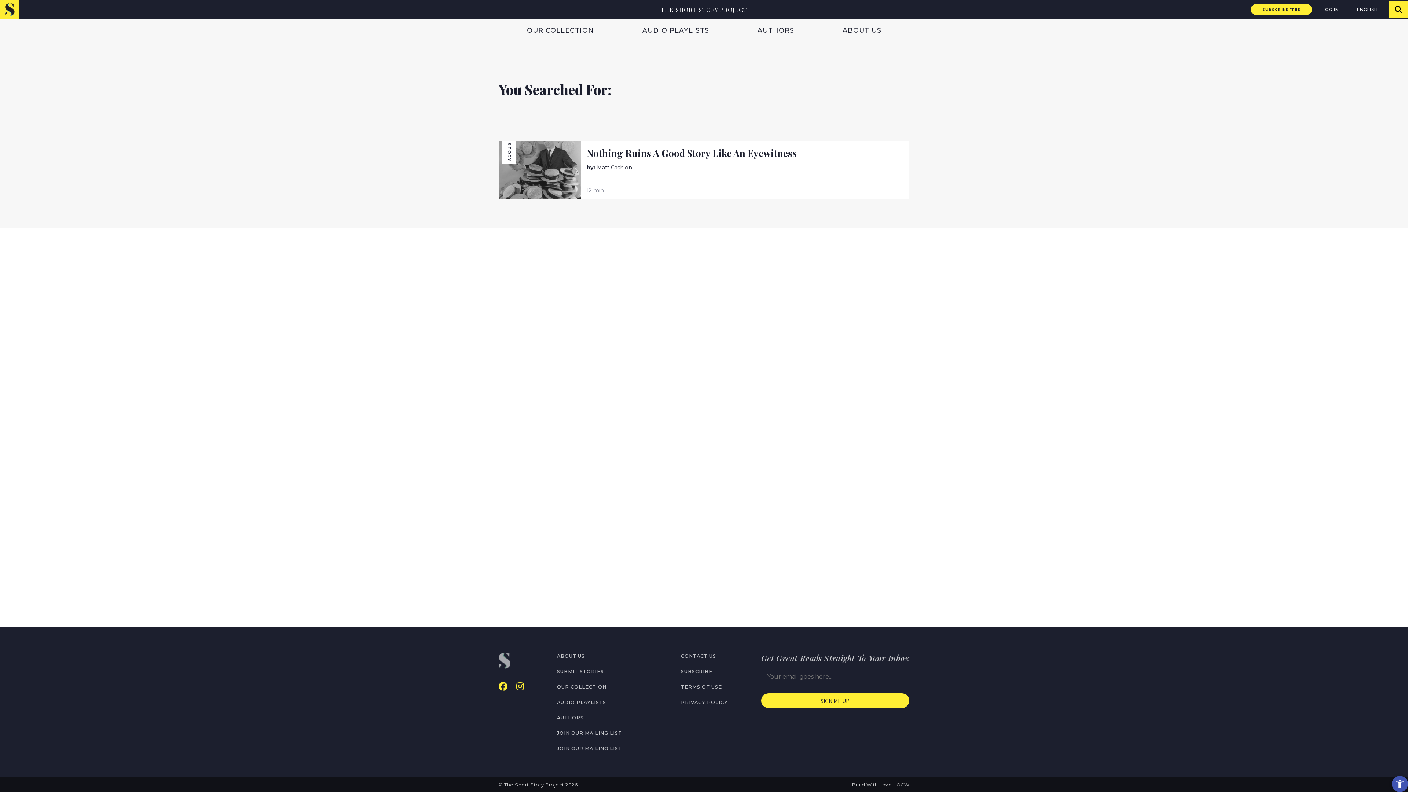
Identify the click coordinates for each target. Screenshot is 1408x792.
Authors (776, 30)
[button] (1400, 784)
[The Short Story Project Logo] (9, 9)
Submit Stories (580, 671)
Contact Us (698, 656)
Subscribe (696, 671)
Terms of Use (701, 687)
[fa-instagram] (520, 686)
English (1367, 9)
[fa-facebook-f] (503, 686)
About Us (862, 30)
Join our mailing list (589, 733)
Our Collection (560, 30)
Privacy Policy (704, 702)
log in (1331, 9)
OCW (903, 785)
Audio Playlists (675, 30)
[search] (1398, 9)
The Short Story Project (704, 10)
